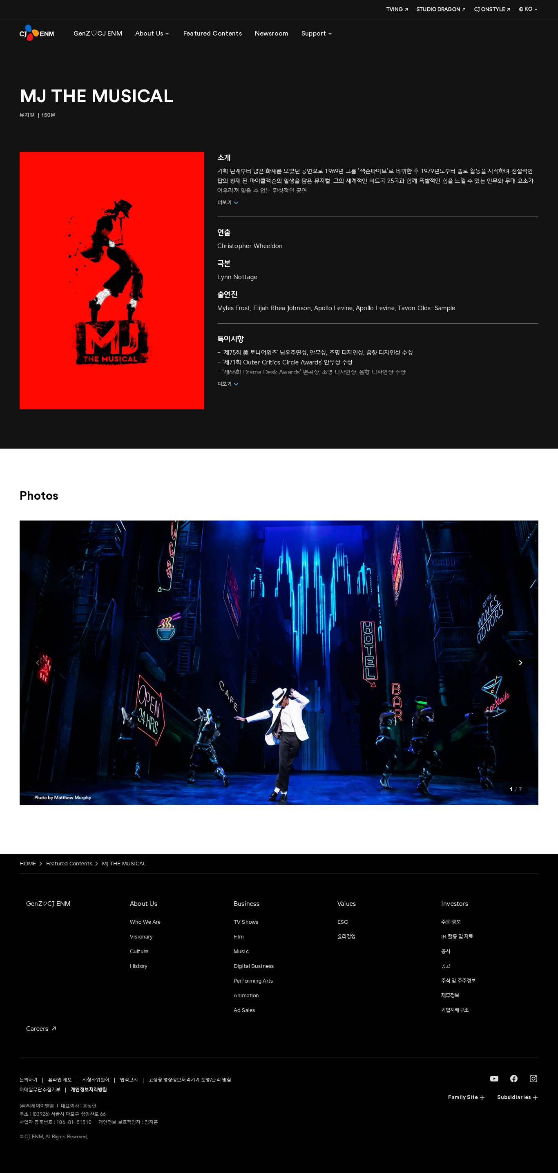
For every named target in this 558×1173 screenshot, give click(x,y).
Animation (246, 995)
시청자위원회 (96, 1080)
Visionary (141, 937)
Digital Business (254, 966)
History (138, 966)
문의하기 (29, 1080)
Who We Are (145, 922)
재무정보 (450, 995)
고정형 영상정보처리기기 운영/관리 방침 (190, 1080)
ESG (342, 922)
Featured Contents (69, 863)
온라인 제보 (60, 1080)
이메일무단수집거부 (40, 1090)
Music (241, 951)
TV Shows (246, 922)
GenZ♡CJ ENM (48, 904)
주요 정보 (451, 922)
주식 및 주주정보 (458, 981)
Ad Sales (244, 1010)
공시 (445, 951)
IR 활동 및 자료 (457, 937)
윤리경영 (346, 937)
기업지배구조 (455, 1010)
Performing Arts (253, 981)
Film (239, 937)
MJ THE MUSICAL (124, 863)
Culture (139, 951)
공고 (445, 966)
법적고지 (129, 1080)
